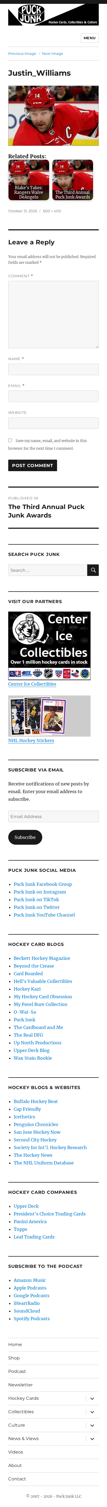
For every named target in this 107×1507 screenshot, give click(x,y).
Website (17, 412)
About (15, 1465)
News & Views (23, 1438)
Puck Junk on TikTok (36, 899)
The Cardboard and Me (38, 1027)
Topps (20, 1229)
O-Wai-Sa (25, 1012)
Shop (14, 1358)
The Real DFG (28, 1035)
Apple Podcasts (30, 1288)
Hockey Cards (23, 1398)
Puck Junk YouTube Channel (44, 915)
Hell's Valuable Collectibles (43, 981)
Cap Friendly (27, 1109)
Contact (17, 1478)
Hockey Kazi (27, 989)
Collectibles (21, 1411)
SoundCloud (27, 1311)
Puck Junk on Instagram (40, 892)
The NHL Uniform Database (44, 1163)
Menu (90, 38)
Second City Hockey (35, 1140)
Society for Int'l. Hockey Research (50, 1147)
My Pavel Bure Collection (40, 1004)
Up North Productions (37, 1042)
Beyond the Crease (34, 966)
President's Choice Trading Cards (50, 1214)
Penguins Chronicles (36, 1124)
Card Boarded (28, 973)
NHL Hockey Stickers (31, 740)
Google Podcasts (31, 1295)
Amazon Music (30, 1280)
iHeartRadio (27, 1303)
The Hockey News (33, 1155)
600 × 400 (52, 211)
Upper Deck (26, 1206)
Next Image (52, 53)
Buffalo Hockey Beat (36, 1101)
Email (16, 385)
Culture (16, 1425)
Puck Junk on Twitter (37, 907)
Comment (20, 276)
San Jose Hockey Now (37, 1132)
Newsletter (20, 1384)
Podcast (17, 1371)
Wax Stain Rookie (33, 1058)
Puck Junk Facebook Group (43, 884)
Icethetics (24, 1116)
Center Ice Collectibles (32, 684)
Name (16, 359)
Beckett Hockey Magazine (42, 958)
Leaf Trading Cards (34, 1237)
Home (15, 1344)
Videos (15, 1452)
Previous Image (22, 53)
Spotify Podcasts (32, 1318)
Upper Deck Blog (32, 1050)
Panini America (30, 1221)
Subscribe (25, 837)
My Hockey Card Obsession (43, 996)
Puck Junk (24, 1019)
